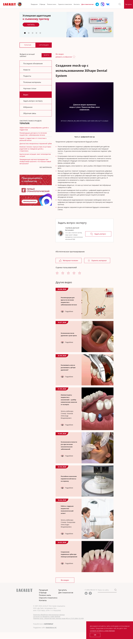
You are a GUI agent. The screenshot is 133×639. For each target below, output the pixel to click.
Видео (25, 95)
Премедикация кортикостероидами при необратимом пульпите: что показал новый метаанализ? (35, 161)
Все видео (60, 54)
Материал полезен (70, 260)
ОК (95, 635)
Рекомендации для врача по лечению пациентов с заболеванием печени (33, 134)
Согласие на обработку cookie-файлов (46, 617)
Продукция (34, 4)
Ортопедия (44, 45)
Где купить (128, 4)
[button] (119, 4)
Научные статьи (29, 88)
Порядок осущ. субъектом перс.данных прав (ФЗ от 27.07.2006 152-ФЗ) (58, 618)
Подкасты (27, 76)
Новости (26, 70)
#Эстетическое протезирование (70, 251)
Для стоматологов (65, 592)
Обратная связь (29, 113)
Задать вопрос (100, 234)
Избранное (27, 107)
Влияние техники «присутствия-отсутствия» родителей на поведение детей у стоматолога (35, 149)
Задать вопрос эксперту (32, 101)
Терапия (27, 45)
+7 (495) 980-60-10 (90, 590)
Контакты (77, 4)
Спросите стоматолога (65, 4)
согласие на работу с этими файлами (102, 631)
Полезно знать (51, 4)
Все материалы (46, 167)
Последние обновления (33, 63)
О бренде (42, 4)
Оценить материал (99, 260)
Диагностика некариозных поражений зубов (36, 144)
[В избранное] (74, 57)
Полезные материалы (32, 82)
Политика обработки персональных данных (49, 615)
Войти (46, 55)
